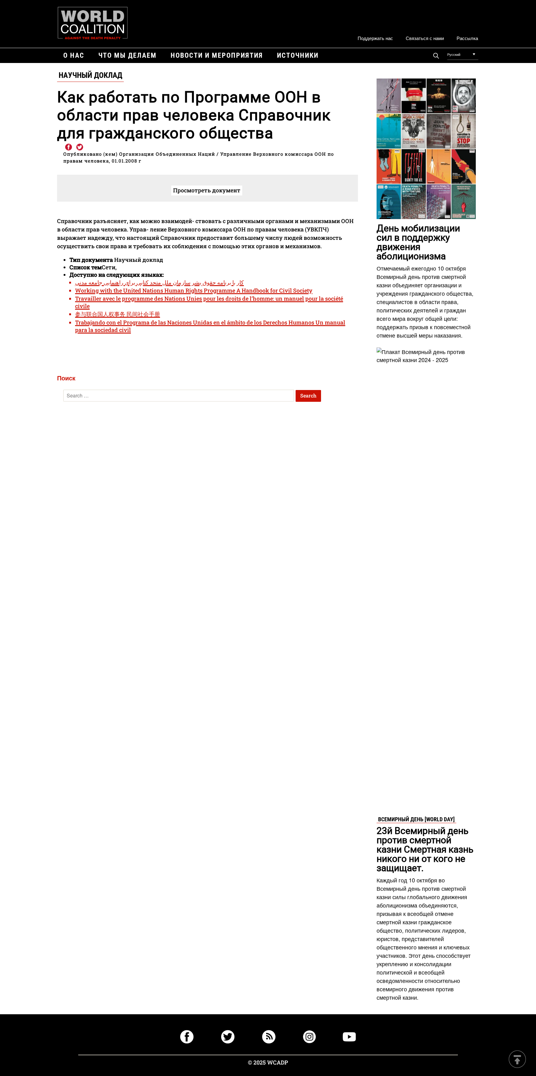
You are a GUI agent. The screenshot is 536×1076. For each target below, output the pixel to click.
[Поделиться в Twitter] (80, 147)
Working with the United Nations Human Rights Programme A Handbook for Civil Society (193, 290)
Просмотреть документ (206, 190)
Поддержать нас (375, 38)
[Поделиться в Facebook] (68, 147)
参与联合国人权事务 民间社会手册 (117, 314)
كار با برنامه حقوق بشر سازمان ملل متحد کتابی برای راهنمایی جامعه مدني (159, 282)
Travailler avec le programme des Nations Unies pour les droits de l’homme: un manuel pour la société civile (209, 302)
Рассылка (467, 38)
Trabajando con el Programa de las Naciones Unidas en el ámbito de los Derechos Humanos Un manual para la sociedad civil (210, 326)
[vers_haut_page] (517, 1060)
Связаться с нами (425, 38)
